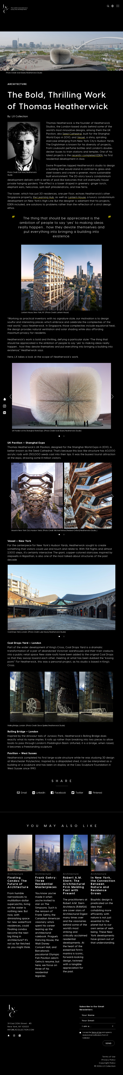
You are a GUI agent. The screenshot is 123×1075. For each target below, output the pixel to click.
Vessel (81, 137)
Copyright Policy (107, 1063)
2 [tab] (64, 436)
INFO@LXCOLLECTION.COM (21, 1029)
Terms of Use (96, 1032)
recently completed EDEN (87, 155)
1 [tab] (59, 436)
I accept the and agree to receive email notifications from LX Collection (97, 1035)
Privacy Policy (109, 1060)
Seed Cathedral (72, 133)
